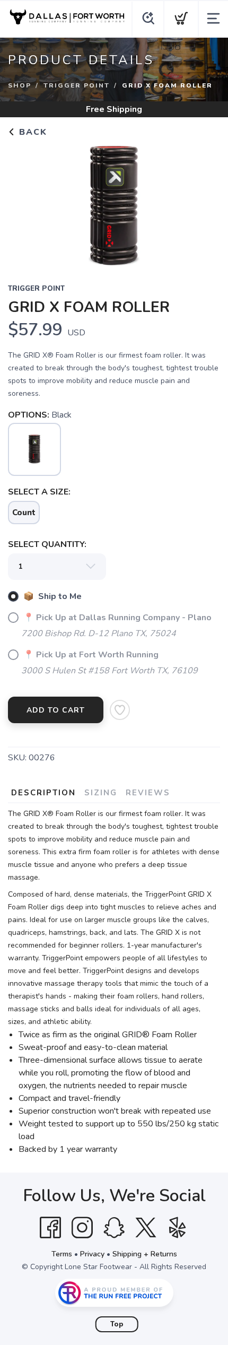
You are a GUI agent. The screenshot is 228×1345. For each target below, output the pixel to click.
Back (31, 132)
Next (203, 203)
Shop (19, 85)
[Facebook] (50, 1228)
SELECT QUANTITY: (47, 544)
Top (117, 1324)
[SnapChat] (114, 1228)
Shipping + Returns (144, 1254)
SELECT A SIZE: (39, 492)
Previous (24, 203)
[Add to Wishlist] (120, 710)
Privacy (92, 1254)
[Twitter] (146, 1228)
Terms (61, 1254)
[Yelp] (178, 1228)
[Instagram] (82, 1228)
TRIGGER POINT (76, 85)
